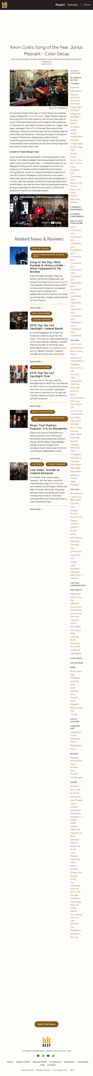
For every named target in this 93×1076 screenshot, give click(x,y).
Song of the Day (40, 249)
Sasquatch (75, 555)
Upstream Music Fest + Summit (76, 575)
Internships (82, 1062)
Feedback (75, 364)
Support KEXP (23, 1062)
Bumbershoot (76, 493)
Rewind (73, 441)
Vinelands (74, 933)
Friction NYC (76, 517)
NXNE (73, 534)
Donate (73, 4)
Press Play (75, 437)
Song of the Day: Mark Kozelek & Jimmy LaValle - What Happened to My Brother (47, 266)
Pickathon (75, 541)
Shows (73, 782)
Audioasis (74, 786)
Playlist (60, 4)
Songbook (75, 650)
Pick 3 (73, 749)
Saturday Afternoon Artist (75, 447)
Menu (87, 4)
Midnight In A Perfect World (76, 820)
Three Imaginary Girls (74, 169)
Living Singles (76, 143)
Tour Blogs (75, 468)
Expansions (75, 796)
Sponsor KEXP (40, 1062)
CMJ (72, 507)
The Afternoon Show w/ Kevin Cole (64, 59)
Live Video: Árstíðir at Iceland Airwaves (44, 471)
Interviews (75, 387)
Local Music (76, 658)
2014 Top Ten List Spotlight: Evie (42, 374)
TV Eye (73, 714)
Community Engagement (76, 208)
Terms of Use (27, 1070)
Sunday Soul (76, 872)
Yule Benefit (76, 653)
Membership (76, 745)
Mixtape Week (76, 663)
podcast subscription (56, 282)
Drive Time (75, 789)
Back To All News (46, 1024)
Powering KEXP (75, 727)
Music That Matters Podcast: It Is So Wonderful (48, 427)
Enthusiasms (76, 91)
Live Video (37, 464)
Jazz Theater (76, 800)
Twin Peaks (75, 471)
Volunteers (69, 1062)
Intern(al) (74, 140)
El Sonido (74, 793)
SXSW (73, 562)
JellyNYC (74, 527)
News (72, 667)
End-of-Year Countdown (76, 222)
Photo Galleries (74, 720)
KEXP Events (76, 590)
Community (55, 1062)
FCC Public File (60, 1070)
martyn (30, 181)
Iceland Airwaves (37, 59)
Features (74, 340)
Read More (35, 308)
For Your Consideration (76, 584)
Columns (74, 84)
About (10, 1062)
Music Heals (76, 427)
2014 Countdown (19, 59)
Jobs (42, 1065)
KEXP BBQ (75, 626)
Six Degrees (75, 454)
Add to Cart (76, 344)
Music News (76, 671)
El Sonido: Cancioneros (76, 215)
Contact (51, 1065)
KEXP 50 (74, 391)
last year (50, 348)
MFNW (73, 530)
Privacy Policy (43, 1070)
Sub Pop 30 (76, 458)
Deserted (74, 87)
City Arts (74, 503)
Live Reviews (76, 777)
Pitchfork (74, 544)
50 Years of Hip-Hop (75, 79)
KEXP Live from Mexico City (76, 404)
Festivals (74, 489)
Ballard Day (75, 593)
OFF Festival (76, 537)
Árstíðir (56, 483)
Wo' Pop (74, 937)
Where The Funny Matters (75, 192)
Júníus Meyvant (35, 116)
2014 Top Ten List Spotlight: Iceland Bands (46, 327)
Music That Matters (42, 412)
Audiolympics (76, 347)
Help (72, 1070)
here (46, 386)
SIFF (72, 558)
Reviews (74, 754)
